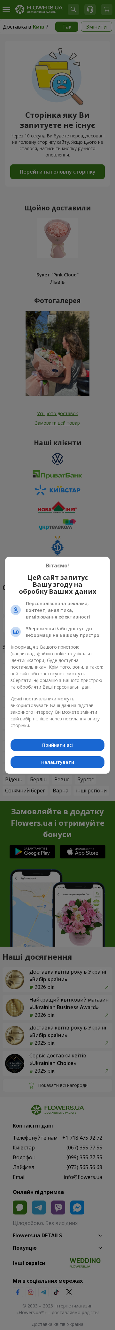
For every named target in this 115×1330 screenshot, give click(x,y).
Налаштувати (57, 762)
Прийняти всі (57, 745)
